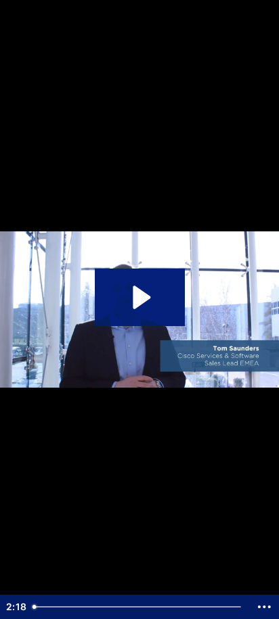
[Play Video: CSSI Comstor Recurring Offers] (140, 297)
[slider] (139, 607)
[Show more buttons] (264, 607)
